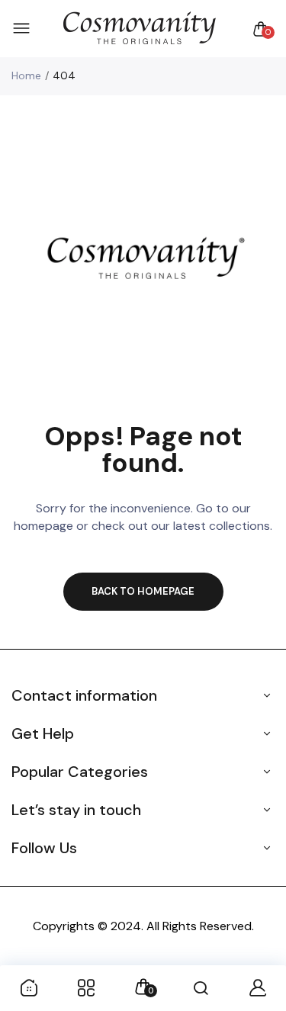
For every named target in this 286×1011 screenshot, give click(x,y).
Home (26, 75)
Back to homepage (143, 591)
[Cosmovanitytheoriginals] (139, 28)
